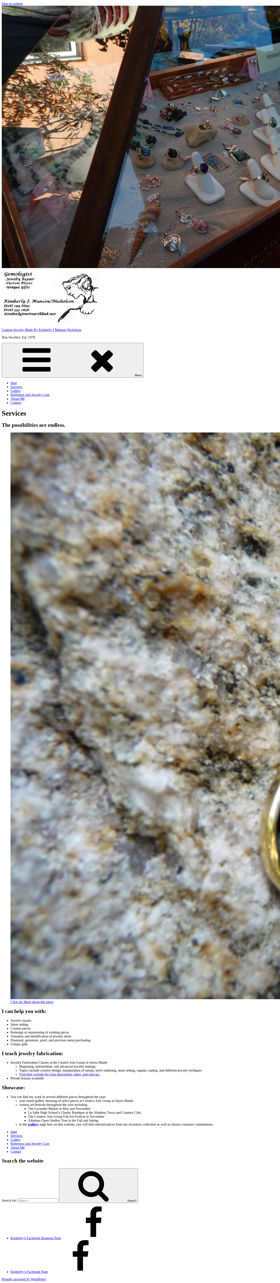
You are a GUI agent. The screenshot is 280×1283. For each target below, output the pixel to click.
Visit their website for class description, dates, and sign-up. (60, 1074)
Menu (138, 375)
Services (16, 387)
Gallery (15, 391)
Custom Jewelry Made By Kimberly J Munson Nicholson (41, 330)
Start (13, 383)
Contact (15, 402)
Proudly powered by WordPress (24, 1279)
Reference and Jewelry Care (29, 395)
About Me (17, 399)
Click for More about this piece (31, 1002)
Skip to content (12, 3)
